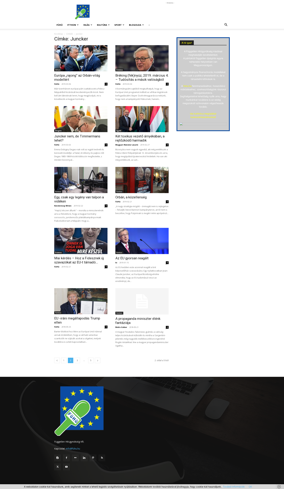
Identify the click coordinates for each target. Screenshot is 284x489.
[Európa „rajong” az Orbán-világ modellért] (80, 58)
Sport (118, 24)
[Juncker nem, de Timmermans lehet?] (80, 119)
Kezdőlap (58, 33)
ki (116, 262)
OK (250, 486)
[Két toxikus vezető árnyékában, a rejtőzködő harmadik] (142, 119)
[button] (226, 25)
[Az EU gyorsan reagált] (142, 241)
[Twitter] (57, 467)
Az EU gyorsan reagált (132, 258)
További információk (234, 486)
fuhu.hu (187, 86)
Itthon (71, 24)
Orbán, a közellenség (131, 197)
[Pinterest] (93, 458)
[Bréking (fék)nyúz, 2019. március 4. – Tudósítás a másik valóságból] (142, 58)
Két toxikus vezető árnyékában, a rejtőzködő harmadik (140, 138)
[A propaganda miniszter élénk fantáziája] (142, 301)
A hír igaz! (187, 43)
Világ (86, 24)
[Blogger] (57, 458)
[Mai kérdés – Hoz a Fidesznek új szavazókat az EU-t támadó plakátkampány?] (80, 241)
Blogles (58, 130)
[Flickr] (75, 458)
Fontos (58, 191)
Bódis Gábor (121, 327)
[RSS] (102, 458)
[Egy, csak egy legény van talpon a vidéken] (80, 180)
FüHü (60, 24)
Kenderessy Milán (62, 205)
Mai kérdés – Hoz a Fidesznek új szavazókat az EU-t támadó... (79, 260)
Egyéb (118, 130)
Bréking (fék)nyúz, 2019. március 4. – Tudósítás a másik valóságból (142, 77)
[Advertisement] (170, 12)
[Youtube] (66, 467)
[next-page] (97, 360)
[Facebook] (66, 458)
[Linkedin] (84, 458)
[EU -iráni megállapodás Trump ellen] (80, 301)
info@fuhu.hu (73, 448)
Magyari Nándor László (126, 145)
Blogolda (135, 24)
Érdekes (119, 70)
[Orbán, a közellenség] (142, 180)
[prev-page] (57, 360)
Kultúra (102, 24)
